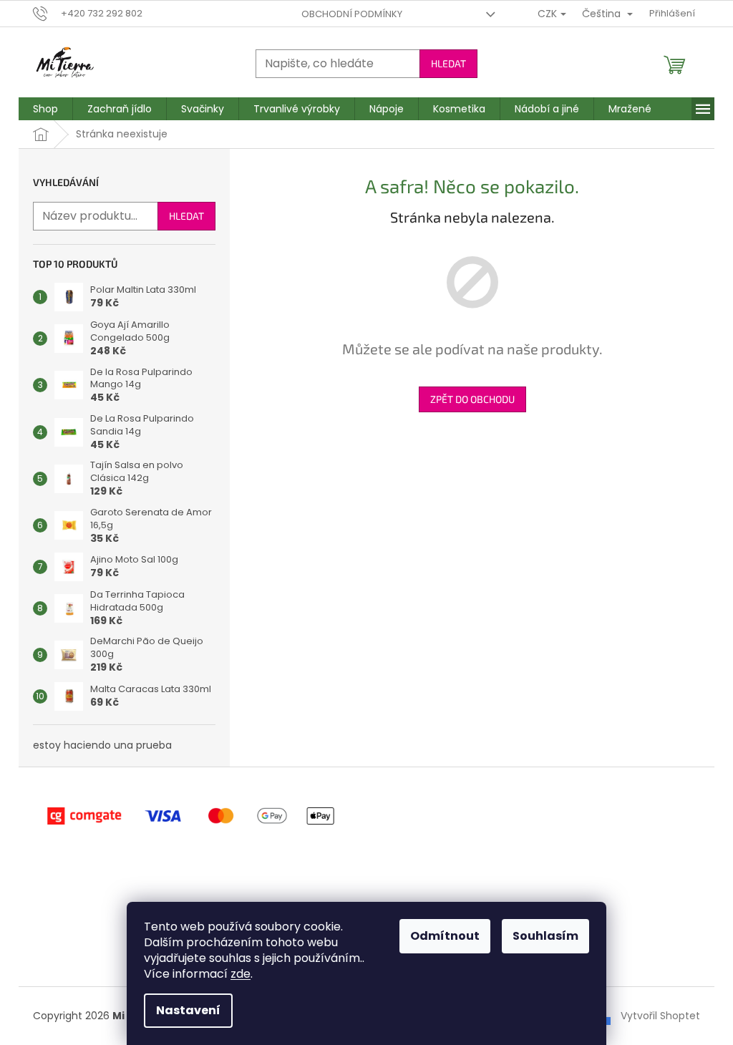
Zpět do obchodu (472, 399)
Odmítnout (445, 936)
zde (240, 974)
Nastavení (188, 1010)
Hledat (448, 63)
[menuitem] (45, 108)
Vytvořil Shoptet (660, 1015)
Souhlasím (545, 936)
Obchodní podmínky (351, 14)
